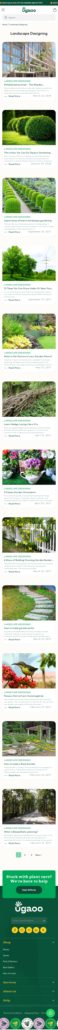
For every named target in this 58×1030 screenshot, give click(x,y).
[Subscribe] (43, 920)
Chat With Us (29, 889)
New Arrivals (9, 973)
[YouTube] (29, 930)
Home (4, 24)
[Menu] (3, 9)
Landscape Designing (18, 24)
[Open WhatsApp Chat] (50, 1013)
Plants (6, 949)
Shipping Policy (32, 1013)
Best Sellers (8, 967)
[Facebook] (15, 930)
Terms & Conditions (12, 1013)
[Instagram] (22, 930)
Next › (38, 854)
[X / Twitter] (43, 930)
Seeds (6, 955)
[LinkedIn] (36, 930)
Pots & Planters (10, 961)
